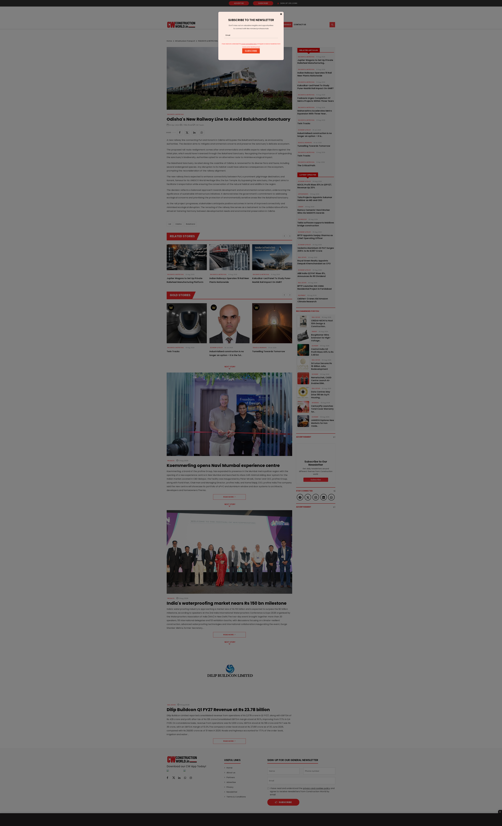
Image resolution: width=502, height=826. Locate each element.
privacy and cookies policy (249, 44)
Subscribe (251, 50)
